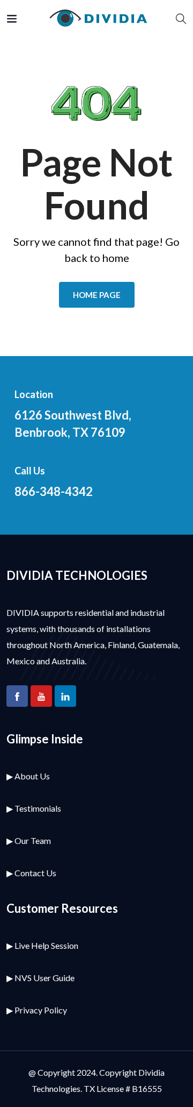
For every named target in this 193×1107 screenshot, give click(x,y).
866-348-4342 (53, 491)
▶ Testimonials (33, 808)
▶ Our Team (28, 840)
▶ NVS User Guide (40, 978)
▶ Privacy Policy (36, 1010)
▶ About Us (28, 776)
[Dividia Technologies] (96, 18)
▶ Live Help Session (42, 945)
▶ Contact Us (31, 873)
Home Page (97, 295)
